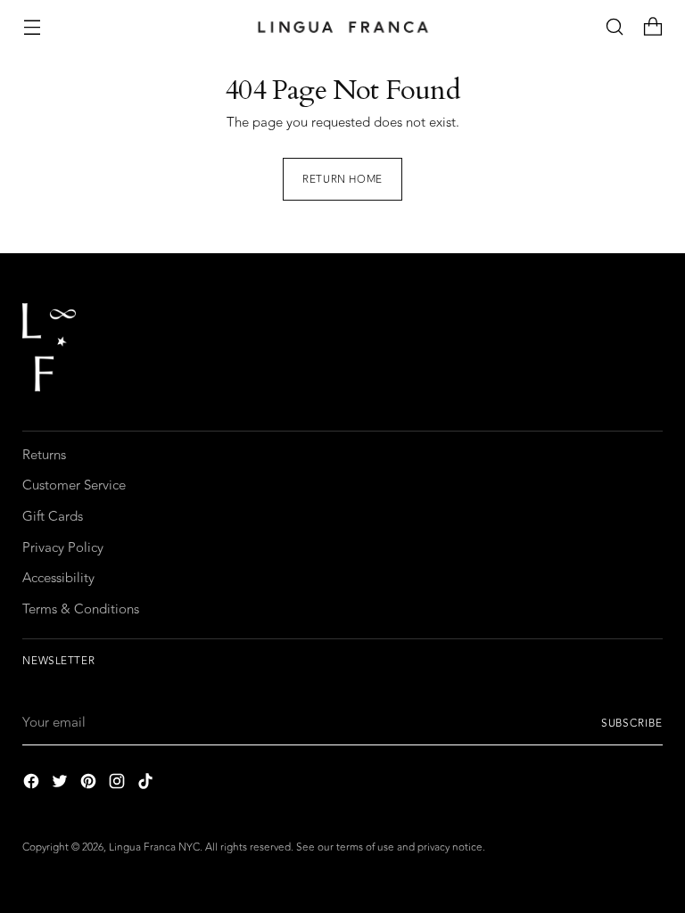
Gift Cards (52, 516)
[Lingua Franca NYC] (342, 27)
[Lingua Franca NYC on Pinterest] (90, 784)
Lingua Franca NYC (154, 847)
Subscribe (632, 723)
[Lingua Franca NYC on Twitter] (61, 784)
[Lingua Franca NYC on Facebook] (33, 784)
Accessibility (58, 578)
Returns (44, 455)
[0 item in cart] (653, 27)
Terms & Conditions (80, 609)
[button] (615, 27)
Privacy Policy (62, 548)
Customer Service (74, 485)
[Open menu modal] (31, 27)
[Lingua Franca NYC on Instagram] (118, 784)
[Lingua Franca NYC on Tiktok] (147, 784)
